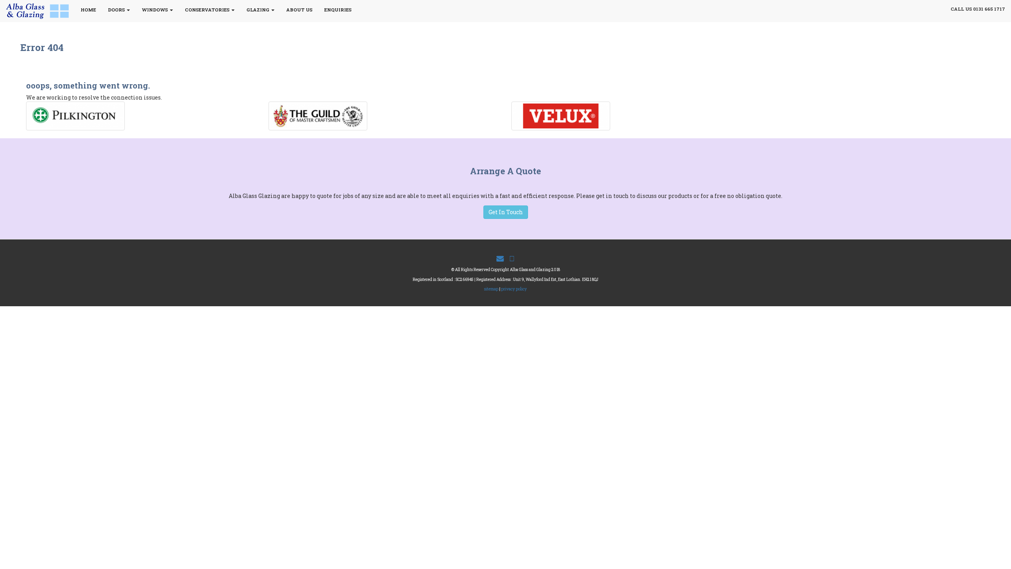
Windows (155, 10)
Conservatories (208, 10)
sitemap (491, 289)
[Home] (40, 11)
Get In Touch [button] (506, 212)
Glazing (258, 10)
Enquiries (337, 10)
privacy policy (514, 289)
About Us (299, 10)
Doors (117, 10)
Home (88, 10)
